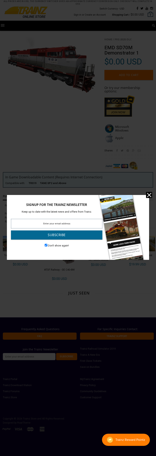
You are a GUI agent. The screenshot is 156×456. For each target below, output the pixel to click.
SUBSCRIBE (57, 235)
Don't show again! (58, 245)
